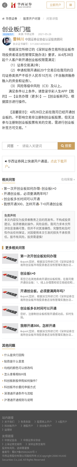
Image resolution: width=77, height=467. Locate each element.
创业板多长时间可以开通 (21, 199)
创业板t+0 (48, 188)
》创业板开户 (44, 426)
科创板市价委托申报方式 (19, 387)
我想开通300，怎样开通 (21, 204)
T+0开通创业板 (51, 204)
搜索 (67, 145)
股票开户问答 (31, 18)
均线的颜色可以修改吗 (18, 368)
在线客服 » (68, 179)
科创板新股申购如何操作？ (21, 381)
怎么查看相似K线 (14, 374)
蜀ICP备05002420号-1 (24, 452)
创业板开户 (8, 34)
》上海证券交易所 (12, 444)
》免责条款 (24, 422)
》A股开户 (61, 422)
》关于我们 (8, 422)
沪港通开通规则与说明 (18, 400)
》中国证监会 (9, 440)
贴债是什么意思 (13, 361)
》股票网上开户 (43, 422)
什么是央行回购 (13, 355)
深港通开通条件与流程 (18, 393)
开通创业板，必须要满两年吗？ (26, 193)
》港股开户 (27, 426)
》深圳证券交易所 (35, 444)
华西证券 (11, 18)
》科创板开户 (9, 426)
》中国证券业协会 (30, 440)
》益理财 (7, 430)
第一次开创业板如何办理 (21, 188)
